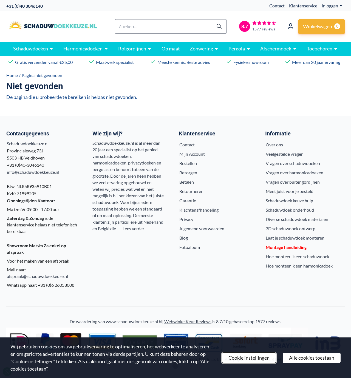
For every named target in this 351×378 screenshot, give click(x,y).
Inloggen (330, 5)
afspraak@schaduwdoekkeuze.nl (37, 276)
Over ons (274, 144)
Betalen (186, 181)
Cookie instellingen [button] (249, 358)
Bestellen (188, 163)
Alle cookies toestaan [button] (311, 358)
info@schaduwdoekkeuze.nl (33, 172)
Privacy (186, 219)
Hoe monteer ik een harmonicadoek (299, 265)
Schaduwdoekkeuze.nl (28, 143)
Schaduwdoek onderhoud (290, 209)
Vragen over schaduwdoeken (293, 163)
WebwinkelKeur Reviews (187, 321)
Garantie (187, 200)
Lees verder (133, 228)
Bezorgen (188, 172)
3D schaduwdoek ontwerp (290, 228)
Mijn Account (192, 154)
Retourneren (191, 191)
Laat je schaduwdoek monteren (295, 237)
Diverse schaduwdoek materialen (297, 219)
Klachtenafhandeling (199, 209)
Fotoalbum (189, 247)
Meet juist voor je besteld (289, 191)
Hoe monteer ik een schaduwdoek (297, 256)
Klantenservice (303, 5)
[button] (290, 26)
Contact (277, 5)
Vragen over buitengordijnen (293, 181)
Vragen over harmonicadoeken (294, 172)
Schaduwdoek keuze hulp (289, 200)
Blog (183, 237)
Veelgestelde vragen (285, 154)
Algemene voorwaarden (201, 228)
